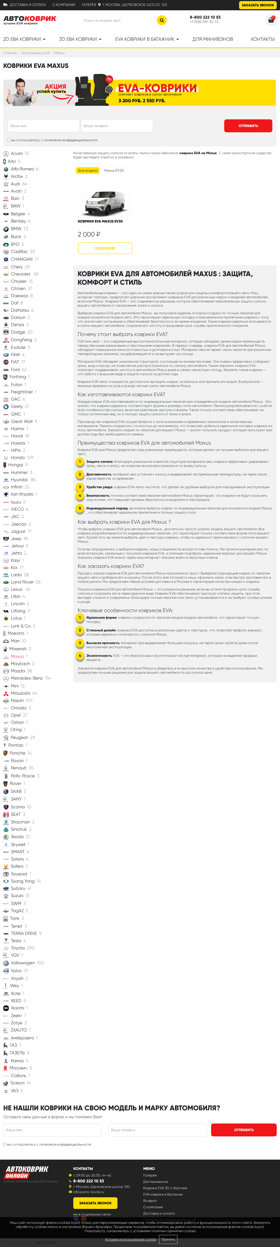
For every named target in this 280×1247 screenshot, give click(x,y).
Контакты (263, 39)
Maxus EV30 (114, 170)
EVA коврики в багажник (163, 1194)
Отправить (248, 126)
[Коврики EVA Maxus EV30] (105, 203)
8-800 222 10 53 (88, 1180)
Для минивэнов (212, 39)
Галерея (89, 5)
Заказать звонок (258, 5)
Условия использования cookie (130, 1239)
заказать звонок (95, 1203)
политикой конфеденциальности (70, 140)
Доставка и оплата (28, 5)
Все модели (87, 170)
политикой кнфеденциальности (65, 1144)
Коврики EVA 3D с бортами (165, 1188)
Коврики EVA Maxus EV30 (100, 221)
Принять (168, 1239)
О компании (63, 5)
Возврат (150, 1201)
